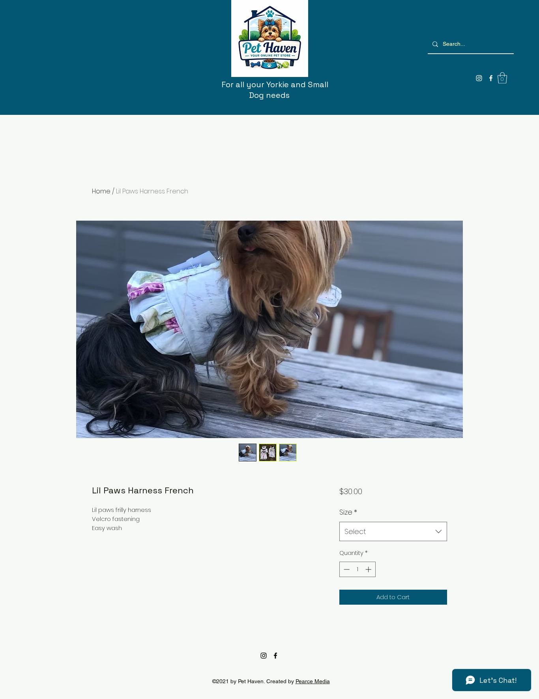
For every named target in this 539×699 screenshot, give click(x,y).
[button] (502, 78)
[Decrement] (346, 569)
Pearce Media (313, 681)
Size (348, 512)
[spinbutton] (357, 569)
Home (101, 191)
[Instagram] (479, 78)
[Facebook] (491, 78)
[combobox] (393, 532)
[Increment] (369, 569)
